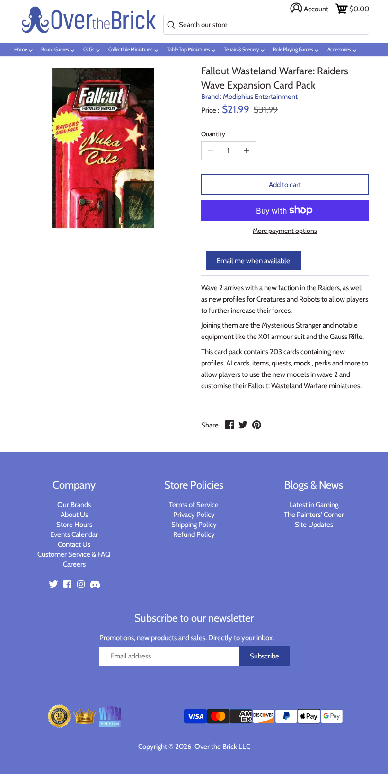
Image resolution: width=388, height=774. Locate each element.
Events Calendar (74, 534)
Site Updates (314, 524)
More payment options (285, 230)
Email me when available (253, 261)
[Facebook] (67, 584)
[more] (247, 151)
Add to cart (285, 184)
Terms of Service (194, 504)
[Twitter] (53, 584)
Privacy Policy (194, 514)
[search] (169, 25)
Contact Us (74, 544)
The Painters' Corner (314, 514)
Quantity (213, 134)
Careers (74, 564)
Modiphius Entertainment (260, 96)
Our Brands (74, 504)
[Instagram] (81, 584)
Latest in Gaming (313, 504)
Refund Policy (194, 534)
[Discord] (94, 584)
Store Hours (74, 524)
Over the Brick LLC (221, 746)
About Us (74, 514)
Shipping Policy (194, 524)
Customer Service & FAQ (74, 554)
